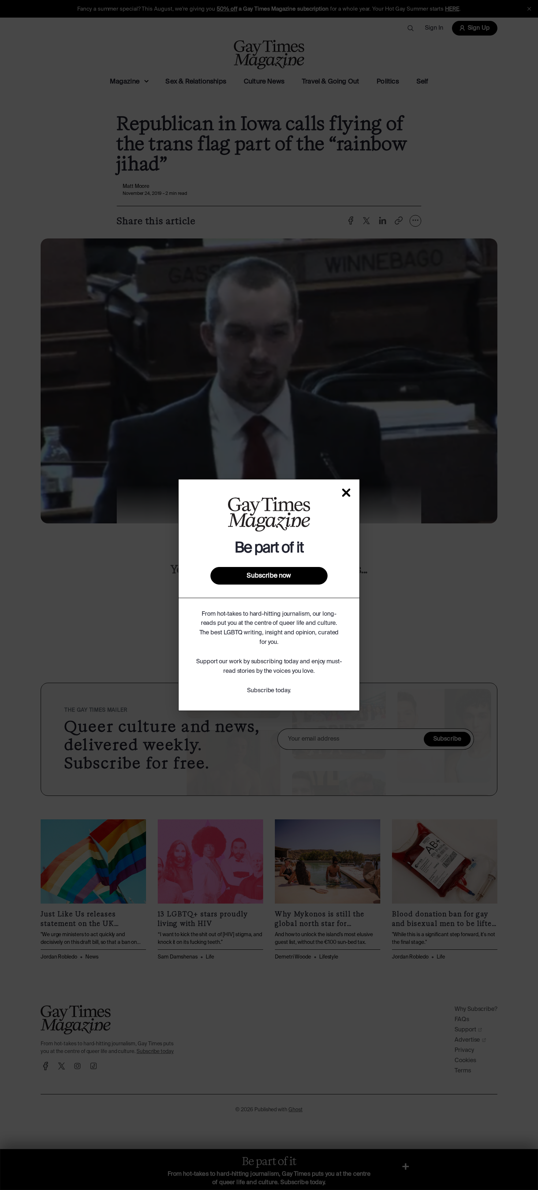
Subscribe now (269, 575)
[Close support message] (346, 492)
